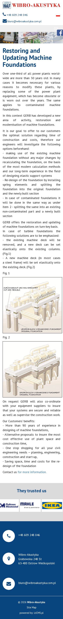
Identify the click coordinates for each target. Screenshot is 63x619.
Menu (56, 28)
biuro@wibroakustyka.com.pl (24, 21)
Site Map (31, 607)
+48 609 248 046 (17, 15)
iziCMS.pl (39, 612)
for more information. (32, 472)
